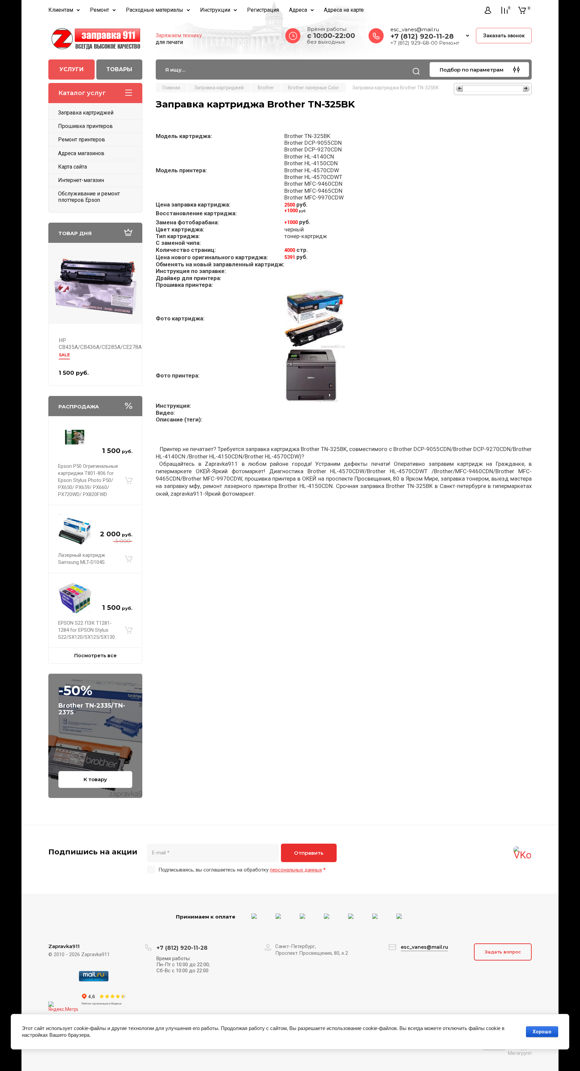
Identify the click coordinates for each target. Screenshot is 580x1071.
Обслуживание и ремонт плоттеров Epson (89, 196)
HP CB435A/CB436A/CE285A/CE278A (100, 343)
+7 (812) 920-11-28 (422, 36)
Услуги (71, 69)
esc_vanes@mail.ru (414, 29)
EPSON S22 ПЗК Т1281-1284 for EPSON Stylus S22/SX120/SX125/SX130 (86, 630)
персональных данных (296, 870)
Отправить (309, 853)
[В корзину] (129, 480)
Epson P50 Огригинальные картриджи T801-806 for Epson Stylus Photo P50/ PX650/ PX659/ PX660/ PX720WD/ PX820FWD (88, 480)
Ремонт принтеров (81, 139)
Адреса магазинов (81, 153)
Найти (416, 71)
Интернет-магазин (81, 180)
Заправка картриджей (85, 112)
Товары (119, 69)
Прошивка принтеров (85, 126)
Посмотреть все (95, 656)
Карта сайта (72, 167)
